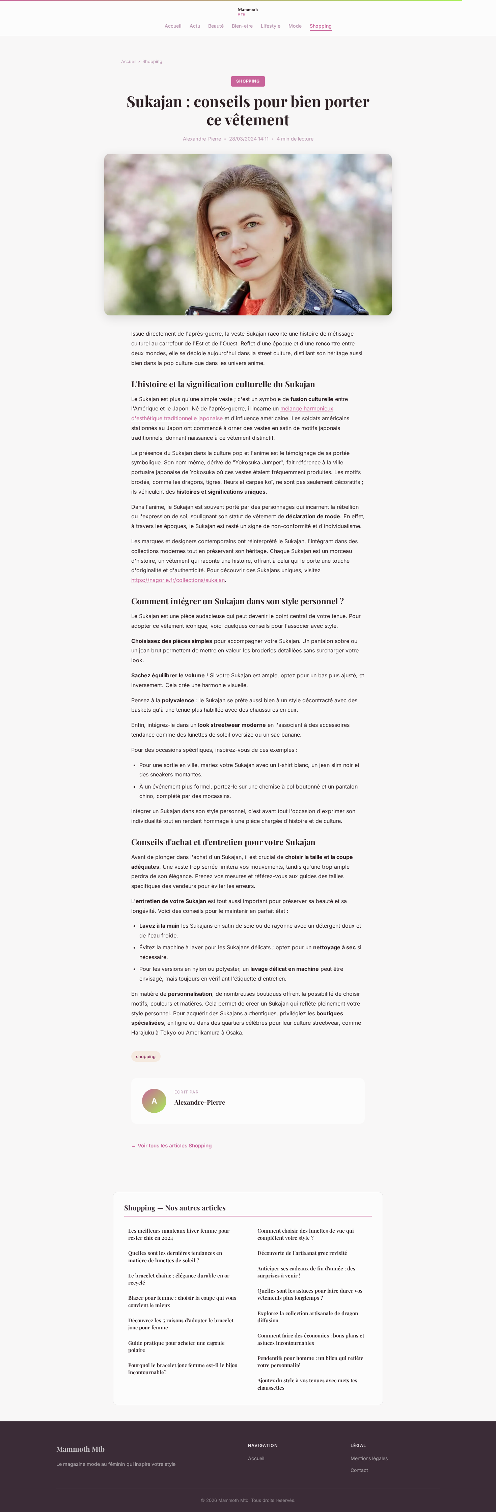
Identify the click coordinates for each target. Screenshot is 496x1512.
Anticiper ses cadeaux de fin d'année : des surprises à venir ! (306, 1272)
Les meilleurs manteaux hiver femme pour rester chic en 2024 (178, 1234)
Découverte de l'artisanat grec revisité (302, 1252)
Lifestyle (270, 26)
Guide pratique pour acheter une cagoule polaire (176, 1346)
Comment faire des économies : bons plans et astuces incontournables (310, 1339)
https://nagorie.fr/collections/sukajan (178, 580)
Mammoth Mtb (80, 1448)
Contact (359, 1470)
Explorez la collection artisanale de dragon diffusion (307, 1317)
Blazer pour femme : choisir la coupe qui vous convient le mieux (182, 1301)
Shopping (321, 26)
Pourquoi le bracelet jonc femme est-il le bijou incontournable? (183, 1369)
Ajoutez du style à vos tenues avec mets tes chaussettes (307, 1384)
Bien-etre (242, 26)
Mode (295, 26)
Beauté (216, 26)
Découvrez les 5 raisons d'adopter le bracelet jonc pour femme (180, 1324)
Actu (195, 26)
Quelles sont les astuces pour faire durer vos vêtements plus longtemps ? (309, 1294)
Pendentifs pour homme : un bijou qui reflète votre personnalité (310, 1361)
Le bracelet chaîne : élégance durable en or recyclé (178, 1279)
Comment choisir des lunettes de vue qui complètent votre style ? (305, 1234)
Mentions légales (369, 1458)
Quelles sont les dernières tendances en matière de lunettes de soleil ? (175, 1256)
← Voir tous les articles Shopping (171, 1145)
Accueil (173, 26)
